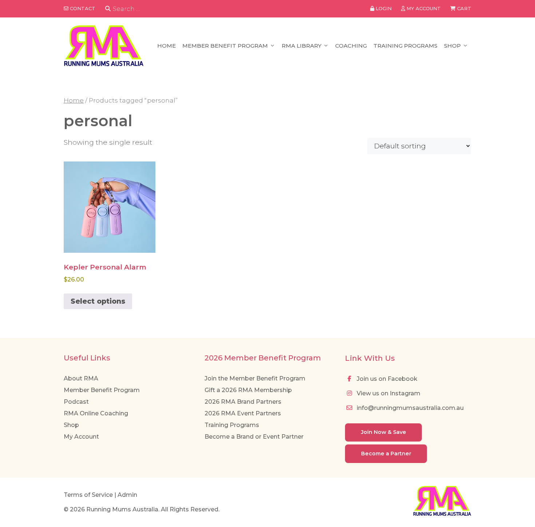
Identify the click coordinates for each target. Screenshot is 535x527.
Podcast (76, 401)
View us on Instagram (387, 393)
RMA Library (301, 45)
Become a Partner (386, 453)
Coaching (351, 45)
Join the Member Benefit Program (255, 378)
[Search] (108, 9)
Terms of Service (88, 494)
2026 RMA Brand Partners (243, 401)
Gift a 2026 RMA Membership (248, 390)
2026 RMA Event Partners (243, 413)
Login (383, 8)
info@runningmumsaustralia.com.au (409, 407)
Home (166, 45)
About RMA (81, 378)
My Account (81, 436)
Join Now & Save (383, 432)
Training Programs (405, 45)
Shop (452, 45)
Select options (98, 301)
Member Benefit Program (225, 45)
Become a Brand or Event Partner (254, 436)
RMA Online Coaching (96, 413)
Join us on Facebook (386, 378)
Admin (127, 494)
